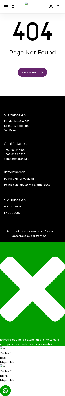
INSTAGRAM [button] (12, 206)
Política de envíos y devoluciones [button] (27, 185)
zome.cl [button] (41, 236)
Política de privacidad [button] (19, 178)
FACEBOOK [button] (12, 212)
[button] (6, 6)
